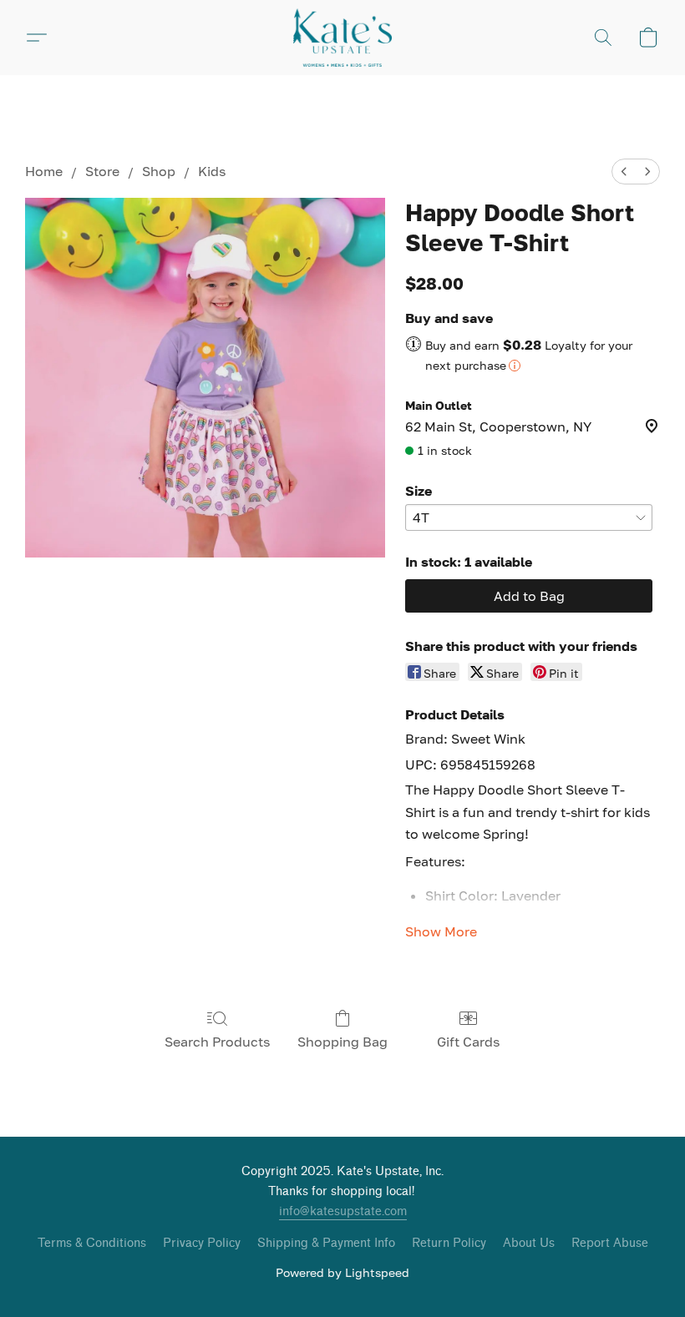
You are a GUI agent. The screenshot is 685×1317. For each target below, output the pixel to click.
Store (102, 171)
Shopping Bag (342, 1041)
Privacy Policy (202, 1243)
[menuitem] (624, 171)
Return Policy (449, 1243)
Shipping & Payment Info (326, 1243)
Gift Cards (468, 1041)
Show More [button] (441, 931)
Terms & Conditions (92, 1243)
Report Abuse (609, 1243)
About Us (529, 1243)
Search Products (217, 1041)
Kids (212, 171)
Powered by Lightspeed (342, 1272)
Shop (158, 171)
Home (44, 171)
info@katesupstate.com (343, 1211)
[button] (342, 37)
